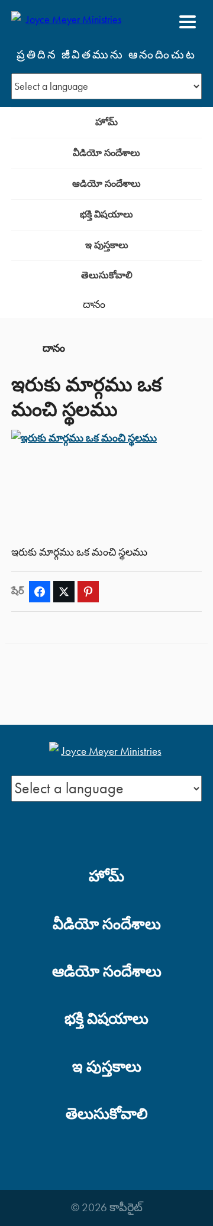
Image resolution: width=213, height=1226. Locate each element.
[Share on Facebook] (39, 591)
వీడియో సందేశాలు (106, 153)
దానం (94, 304)
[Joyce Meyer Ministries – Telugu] (68, 22)
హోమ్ (106, 122)
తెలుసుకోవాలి (107, 275)
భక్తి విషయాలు (106, 214)
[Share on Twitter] (64, 591)
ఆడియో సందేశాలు (106, 183)
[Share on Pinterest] (88, 591)
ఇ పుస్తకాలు (106, 245)
